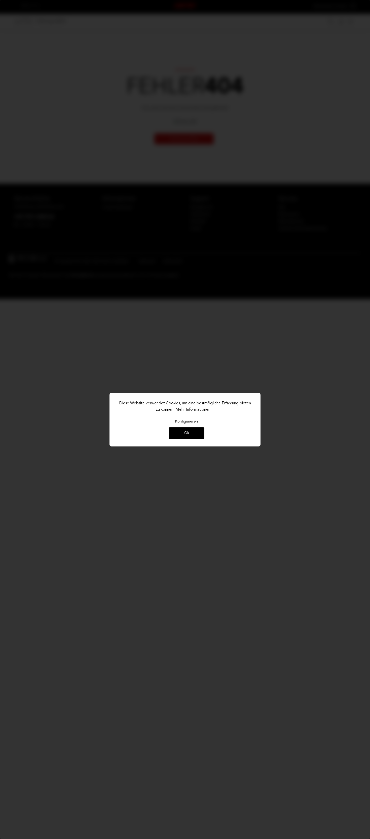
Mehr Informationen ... (194, 410)
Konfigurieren (186, 422)
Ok (186, 433)
